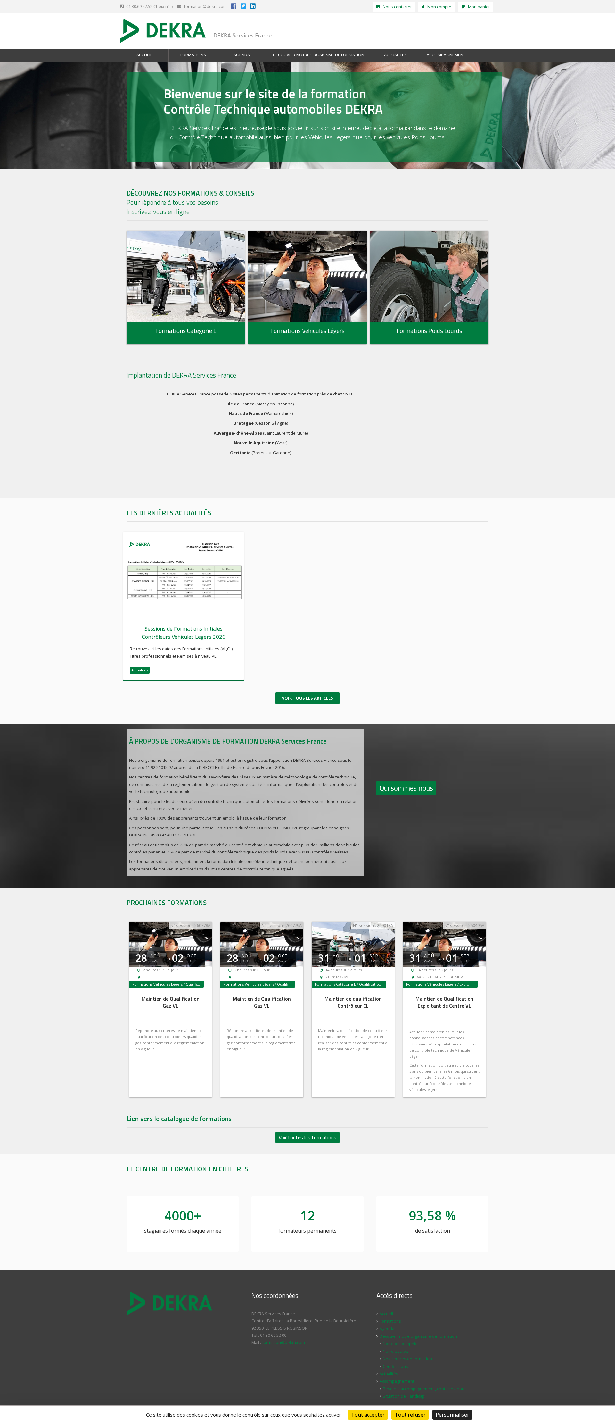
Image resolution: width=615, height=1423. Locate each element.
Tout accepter (368, 1414)
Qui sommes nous (406, 788)
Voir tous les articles (307, 698)
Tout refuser (410, 1414)
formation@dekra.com (205, 6)
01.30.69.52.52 (138, 6)
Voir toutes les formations (307, 1137)
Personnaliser (452, 1414)
